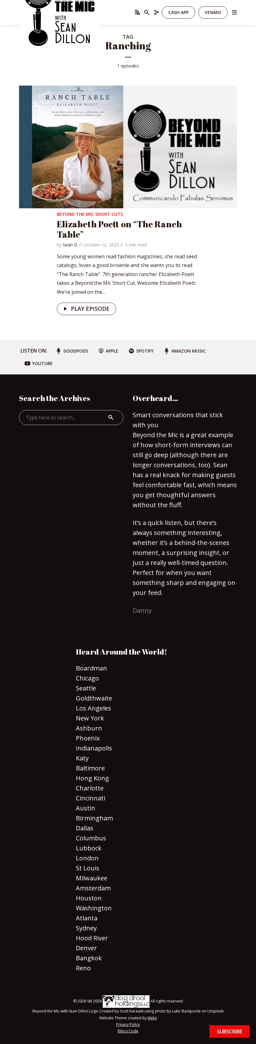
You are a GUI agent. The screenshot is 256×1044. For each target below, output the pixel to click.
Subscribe (229, 1031)
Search (111, 418)
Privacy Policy (128, 1024)
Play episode (90, 308)
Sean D (70, 245)
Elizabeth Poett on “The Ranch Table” (119, 229)
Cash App (178, 12)
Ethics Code (128, 1031)
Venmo (213, 12)
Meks (152, 1018)
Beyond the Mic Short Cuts (90, 214)
